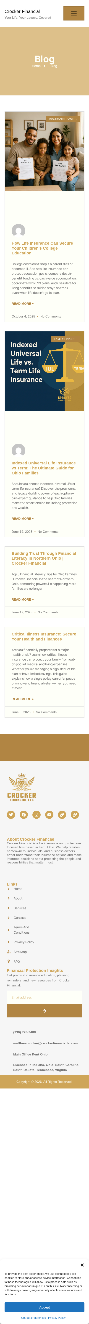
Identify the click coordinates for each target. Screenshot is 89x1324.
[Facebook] (24, 815)
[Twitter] (11, 815)
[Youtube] (49, 815)
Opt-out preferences (33, 1317)
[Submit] (44, 1010)
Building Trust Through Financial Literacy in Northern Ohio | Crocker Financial (44, 558)
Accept (44, 1307)
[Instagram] (36, 815)
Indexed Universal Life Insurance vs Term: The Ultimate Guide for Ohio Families (44, 468)
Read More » (23, 303)
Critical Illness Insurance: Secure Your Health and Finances (44, 636)
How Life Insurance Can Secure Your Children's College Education (42, 248)
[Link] (62, 815)
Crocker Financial (22, 11)
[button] (82, 1265)
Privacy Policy (56, 1317)
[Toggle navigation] (73, 13)
